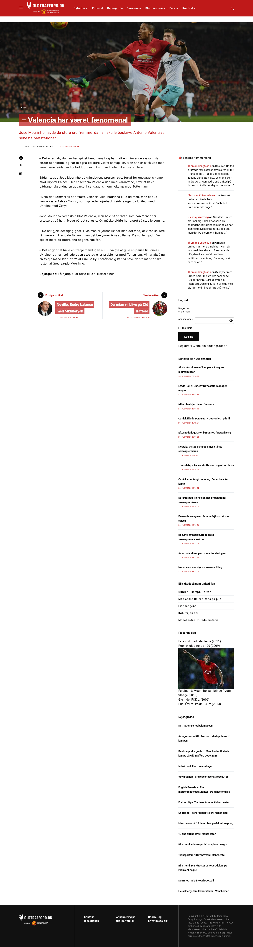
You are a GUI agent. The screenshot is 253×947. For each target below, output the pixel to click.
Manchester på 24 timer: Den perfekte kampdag (205, 823)
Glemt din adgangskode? (210, 346)
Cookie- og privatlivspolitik (157, 919)
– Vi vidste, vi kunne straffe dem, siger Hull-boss (206, 465)
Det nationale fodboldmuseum (195, 725)
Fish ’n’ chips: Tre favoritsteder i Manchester (203, 802)
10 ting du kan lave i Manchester (197, 833)
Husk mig (187, 328)
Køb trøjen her (188, 613)
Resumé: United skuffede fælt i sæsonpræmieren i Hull (209, 199)
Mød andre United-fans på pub (199, 599)
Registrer (184, 346)
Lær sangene (187, 606)
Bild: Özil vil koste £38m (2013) (199, 704)
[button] (21, 8)
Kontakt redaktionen (91, 919)
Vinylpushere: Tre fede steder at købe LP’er (203, 776)
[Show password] (231, 321)
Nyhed (24, 107)
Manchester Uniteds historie (198, 620)
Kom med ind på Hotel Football (196, 880)
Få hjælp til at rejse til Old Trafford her (86, 274)
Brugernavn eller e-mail (184, 310)
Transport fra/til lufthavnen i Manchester (201, 855)
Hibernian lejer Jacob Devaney (196, 404)
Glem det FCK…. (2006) (194, 699)
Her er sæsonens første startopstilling (200, 567)
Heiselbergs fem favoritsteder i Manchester (203, 891)
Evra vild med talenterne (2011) (199, 641)
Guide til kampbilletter (194, 591)
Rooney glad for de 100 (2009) (199, 645)
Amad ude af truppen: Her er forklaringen (201, 553)
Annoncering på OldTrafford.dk (125, 919)
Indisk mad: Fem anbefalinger (195, 766)
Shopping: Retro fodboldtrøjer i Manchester (203, 812)
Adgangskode (185, 319)
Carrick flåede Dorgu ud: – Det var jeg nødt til (204, 418)
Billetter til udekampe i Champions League (202, 844)
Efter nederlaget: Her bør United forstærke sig (204, 432)
